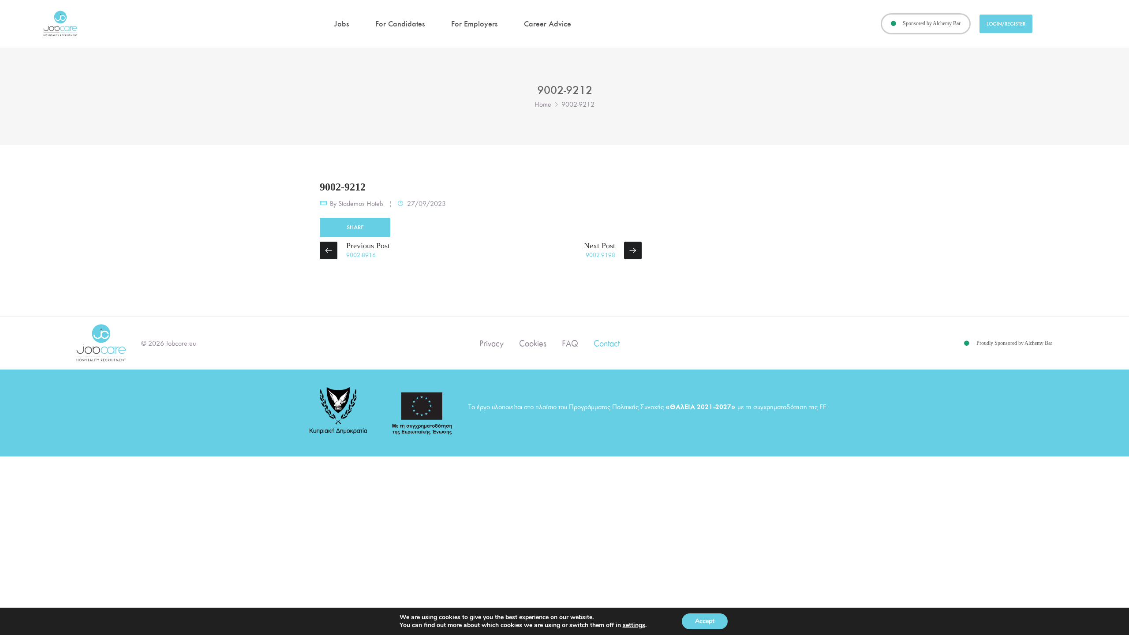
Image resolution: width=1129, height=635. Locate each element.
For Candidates (400, 24)
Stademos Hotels (361, 204)
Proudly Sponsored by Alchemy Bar (1014, 343)
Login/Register (1006, 24)
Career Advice (547, 24)
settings (634, 625)
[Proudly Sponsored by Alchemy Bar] (966, 343)
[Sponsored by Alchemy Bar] (893, 23)
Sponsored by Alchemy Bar (932, 23)
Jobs (341, 24)
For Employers (474, 24)
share (355, 227)
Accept (704, 621)
